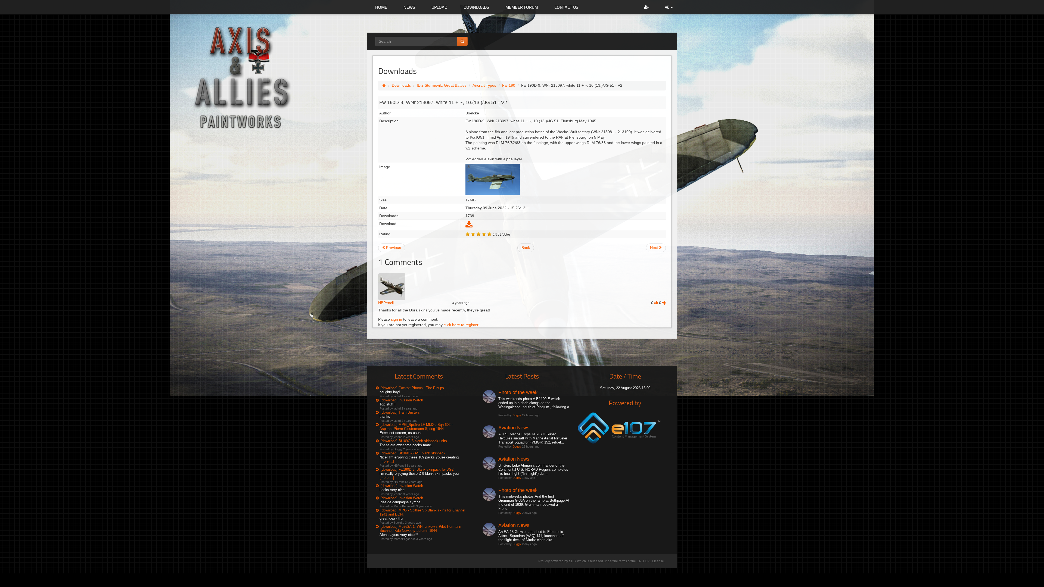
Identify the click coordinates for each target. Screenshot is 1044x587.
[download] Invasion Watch (402, 400)
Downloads (401, 85)
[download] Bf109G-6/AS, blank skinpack (413, 453)
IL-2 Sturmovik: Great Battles (442, 85)
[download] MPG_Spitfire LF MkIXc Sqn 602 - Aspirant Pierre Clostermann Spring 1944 (416, 427)
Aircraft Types (484, 85)
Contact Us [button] (566, 7)
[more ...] (387, 461)
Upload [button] (439, 7)
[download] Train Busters (400, 412)
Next (654, 247)
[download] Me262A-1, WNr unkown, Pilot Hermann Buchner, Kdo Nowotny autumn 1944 (420, 528)
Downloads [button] (476, 7)
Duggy (516, 415)
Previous (393, 247)
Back (525, 247)
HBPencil (386, 303)
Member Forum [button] (521, 7)
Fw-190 (508, 85)
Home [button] (381, 7)
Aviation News (513, 427)
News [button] (409, 7)
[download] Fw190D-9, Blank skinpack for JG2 (417, 469)
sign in (396, 319)
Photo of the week (517, 392)
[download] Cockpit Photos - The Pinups (412, 388)
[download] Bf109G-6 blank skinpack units (414, 441)
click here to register (461, 325)
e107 (572, 561)
